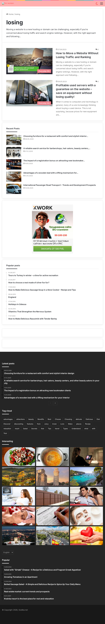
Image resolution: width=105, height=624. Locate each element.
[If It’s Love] (86, 535)
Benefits (41, 419)
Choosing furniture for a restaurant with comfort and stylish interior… (55, 136)
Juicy (46, 424)
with (93, 429)
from (38, 424)
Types (65, 429)
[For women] (8, 3)
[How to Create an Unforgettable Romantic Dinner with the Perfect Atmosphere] (18, 535)
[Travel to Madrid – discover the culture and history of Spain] (52, 535)
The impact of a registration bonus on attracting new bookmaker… (54, 160)
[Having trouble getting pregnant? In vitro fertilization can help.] (18, 496)
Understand (76, 429)
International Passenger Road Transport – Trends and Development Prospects (59, 185)
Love (62, 424)
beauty (31, 419)
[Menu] (101, 4)
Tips (49, 429)
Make (70, 424)
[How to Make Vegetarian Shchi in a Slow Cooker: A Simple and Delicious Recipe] (52, 456)
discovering (18, 424)
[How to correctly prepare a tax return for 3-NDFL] (52, 516)
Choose (58, 419)
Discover (7, 424)
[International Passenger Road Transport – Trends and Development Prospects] (13, 189)
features (30, 424)
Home (11, 14)
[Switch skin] (96, 4)
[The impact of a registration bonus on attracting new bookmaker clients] (13, 164)
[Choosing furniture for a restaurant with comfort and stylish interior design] (13, 140)
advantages (8, 419)
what (86, 429)
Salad (25, 429)
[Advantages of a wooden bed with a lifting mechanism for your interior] (13, 176)
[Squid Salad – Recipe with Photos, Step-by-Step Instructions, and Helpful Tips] (18, 456)
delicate (79, 419)
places (78, 424)
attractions (20, 419)
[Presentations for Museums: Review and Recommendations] (86, 456)
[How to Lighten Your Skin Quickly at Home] (86, 516)
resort (17, 429)
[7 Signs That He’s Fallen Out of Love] (86, 496)
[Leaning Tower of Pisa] (52, 476)
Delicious (89, 419)
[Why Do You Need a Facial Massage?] (18, 516)
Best (49, 419)
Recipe (88, 424)
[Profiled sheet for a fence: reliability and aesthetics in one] (52, 496)
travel (57, 429)
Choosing (68, 419)
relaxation (7, 429)
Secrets (34, 429)
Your (5, 433)
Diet (98, 419)
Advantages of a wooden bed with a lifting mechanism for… (50, 173)
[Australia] (18, 476)
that (42, 429)
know (54, 424)
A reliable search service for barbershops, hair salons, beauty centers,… (56, 148)
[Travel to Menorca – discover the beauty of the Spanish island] (86, 476)
